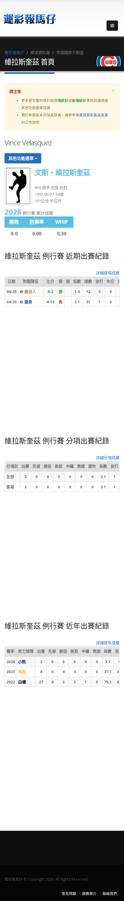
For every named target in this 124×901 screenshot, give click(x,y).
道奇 (28, 301)
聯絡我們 (110, 893)
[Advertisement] (62, 373)
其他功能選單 (21, 158)
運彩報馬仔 (14, 52)
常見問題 (69, 893)
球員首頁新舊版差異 (92, 114)
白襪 (22, 682)
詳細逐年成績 (107, 642)
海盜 (22, 671)
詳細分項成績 (107, 457)
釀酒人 (30, 291)
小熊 (22, 661)
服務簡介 (89, 893)
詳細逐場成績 (107, 273)
